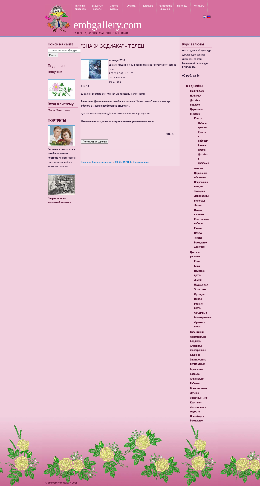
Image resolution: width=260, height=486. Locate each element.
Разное (198, 228)
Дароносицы (201, 196)
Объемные (200, 313)
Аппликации (197, 379)
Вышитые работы (97, 7)
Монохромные (203, 317)
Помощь (182, 5)
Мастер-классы (114, 7)
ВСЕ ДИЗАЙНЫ (122, 162)
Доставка (148, 5)
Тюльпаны (200, 289)
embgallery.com (107, 25)
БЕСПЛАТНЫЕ (197, 364)
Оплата (131, 5)
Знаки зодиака (141, 162)
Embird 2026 (197, 91)
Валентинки (197, 332)
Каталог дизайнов (102, 162)
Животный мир (198, 398)
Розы (197, 261)
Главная (85, 162)
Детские (195, 393)
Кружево (195, 355)
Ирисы (198, 299)
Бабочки (195, 383)
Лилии (197, 205)
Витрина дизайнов (80, 7)
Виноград (199, 201)
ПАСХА (198, 233)
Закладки (199, 191)
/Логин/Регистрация (59, 110)
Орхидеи (199, 294)
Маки (197, 266)
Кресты (198, 118)
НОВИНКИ (195, 96)
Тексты (198, 238)
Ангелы (198, 168)
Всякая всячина (198, 388)
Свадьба (195, 374)
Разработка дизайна (165, 7)
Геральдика (196, 369)
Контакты (199, 5)
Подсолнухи (201, 285)
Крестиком (196, 402)
